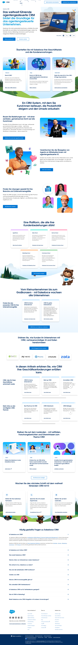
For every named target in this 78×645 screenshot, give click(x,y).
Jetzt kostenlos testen (10, 512)
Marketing (64, 543)
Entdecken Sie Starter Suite (29, 318)
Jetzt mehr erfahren (46, 169)
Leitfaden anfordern (59, 469)
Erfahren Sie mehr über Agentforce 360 (14, 138)
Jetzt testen (7, 469)
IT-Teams (19, 544)
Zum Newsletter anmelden (61, 512)
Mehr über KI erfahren (17, 245)
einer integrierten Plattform (34, 543)
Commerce (11, 544)
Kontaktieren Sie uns (35, 512)
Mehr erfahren (33, 87)
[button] (70, 386)
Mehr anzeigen (33, 469)
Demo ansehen (8, 39)
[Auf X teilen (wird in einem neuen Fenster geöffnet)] (67, 35)
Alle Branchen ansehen (10, 206)
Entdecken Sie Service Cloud (57, 245)
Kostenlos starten (23, 39)
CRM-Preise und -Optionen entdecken (39, 327)
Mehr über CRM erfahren (10, 87)
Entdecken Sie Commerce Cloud (48, 265)
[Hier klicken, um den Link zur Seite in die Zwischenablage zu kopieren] (74, 35)
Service (59, 543)
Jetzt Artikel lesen (27, 392)
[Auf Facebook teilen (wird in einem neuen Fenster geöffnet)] (70, 35)
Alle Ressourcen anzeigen (39, 477)
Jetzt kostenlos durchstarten (60, 87)
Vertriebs (55, 543)
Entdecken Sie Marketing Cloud (29, 265)
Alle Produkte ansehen (48, 318)
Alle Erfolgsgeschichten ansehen (39, 348)
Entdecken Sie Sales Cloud (37, 245)
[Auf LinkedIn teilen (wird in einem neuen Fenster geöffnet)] (63, 35)
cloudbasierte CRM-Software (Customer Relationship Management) (42, 537)
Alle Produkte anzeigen (39, 273)
